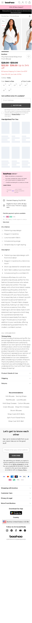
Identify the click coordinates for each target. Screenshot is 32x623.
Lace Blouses (21, 400)
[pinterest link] (11, 530)
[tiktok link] (25, 530)
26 (4, 90)
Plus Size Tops (5, 16)
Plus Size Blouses (14, 16)
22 (20, 85)
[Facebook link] (16, 530)
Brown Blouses (16, 410)
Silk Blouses (10, 396)
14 (4, 85)
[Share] (29, 16)
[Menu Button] (2, 2)
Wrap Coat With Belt (16, 421)
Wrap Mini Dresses (22, 407)
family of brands (17, 464)
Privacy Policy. (22, 470)
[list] (16, 7)
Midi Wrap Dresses (9, 403)
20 (15, 85)
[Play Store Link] (16, 513)
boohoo (4, 54)
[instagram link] (7, 530)
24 (25, 85)
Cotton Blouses (23, 403)
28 (9, 90)
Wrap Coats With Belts (16, 414)
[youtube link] (20, 530)
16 (9, 85)
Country (16, 517)
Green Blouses (8, 407)
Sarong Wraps (21, 396)
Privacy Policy (16, 114)
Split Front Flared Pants (16, 417)
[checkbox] (2, 113)
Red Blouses (10, 400)
